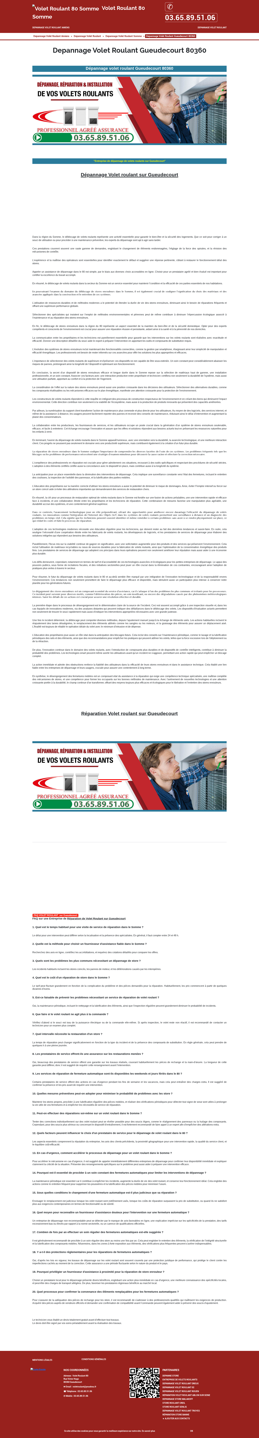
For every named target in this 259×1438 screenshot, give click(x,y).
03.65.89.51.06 (85, 1391)
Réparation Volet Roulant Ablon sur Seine (186, 1395)
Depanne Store (170, 1376)
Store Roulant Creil (173, 1403)
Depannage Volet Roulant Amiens (51, 27)
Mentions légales (42, 1360)
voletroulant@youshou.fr (84, 1386)
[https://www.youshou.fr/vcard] (144, 1383)
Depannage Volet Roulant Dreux (180, 1383)
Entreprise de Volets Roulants (179, 1379)
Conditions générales (94, 1359)
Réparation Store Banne (175, 1414)
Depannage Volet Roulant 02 (178, 1387)
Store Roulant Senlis (174, 1407)
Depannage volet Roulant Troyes (181, 1411)
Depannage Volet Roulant (212, 27)
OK (191, 1431)
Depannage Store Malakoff (177, 1399)
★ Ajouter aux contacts (176, 1418)
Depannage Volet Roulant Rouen (180, 1391)
